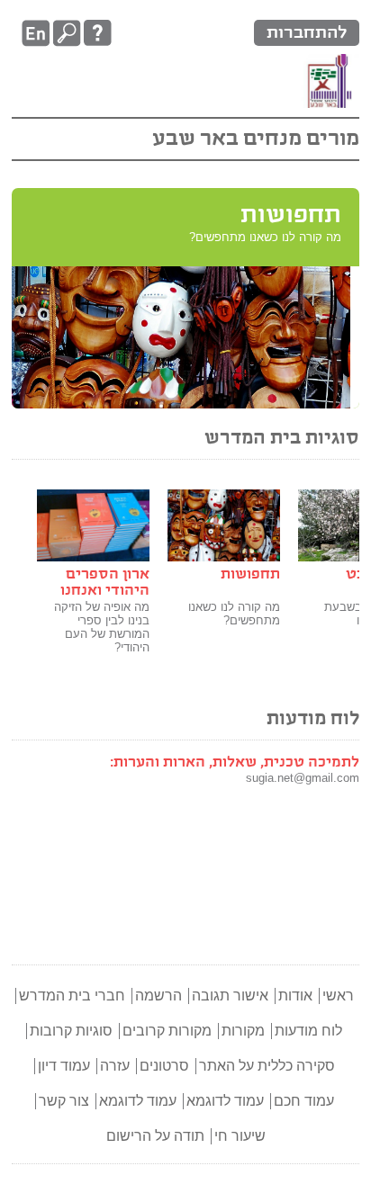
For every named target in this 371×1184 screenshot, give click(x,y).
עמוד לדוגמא (225, 1100)
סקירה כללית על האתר (267, 1065)
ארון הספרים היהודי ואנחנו (104, 582)
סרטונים (164, 1065)
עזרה (115, 1065)
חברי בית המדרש (72, 995)
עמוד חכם (304, 1100)
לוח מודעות (313, 719)
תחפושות (290, 215)
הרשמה (158, 995)
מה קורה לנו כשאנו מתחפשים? (234, 613)
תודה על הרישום (155, 1136)
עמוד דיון (64, 1065)
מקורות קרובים (167, 1030)
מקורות (243, 1030)
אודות (295, 995)
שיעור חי (240, 1136)
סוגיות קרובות (71, 1030)
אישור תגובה (230, 995)
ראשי (338, 995)
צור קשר (64, 1100)
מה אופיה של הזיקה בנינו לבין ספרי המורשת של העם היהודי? (101, 627)
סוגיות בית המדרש (281, 438)
